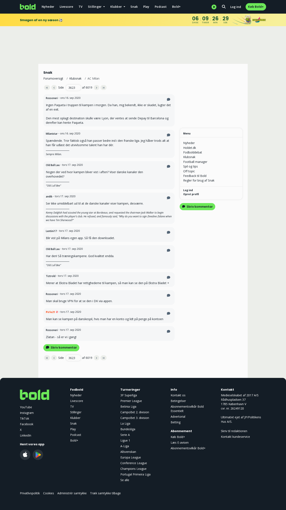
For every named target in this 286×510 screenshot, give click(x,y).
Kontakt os (178, 395)
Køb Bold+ (256, 7)
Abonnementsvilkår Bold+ (188, 448)
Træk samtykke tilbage (105, 493)
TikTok (24, 418)
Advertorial (178, 417)
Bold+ (176, 7)
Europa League (130, 457)
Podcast (161, 7)
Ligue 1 (125, 440)
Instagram (27, 413)
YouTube (26, 407)
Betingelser (178, 401)
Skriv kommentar (63, 347)
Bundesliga (127, 429)
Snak (134, 7)
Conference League (133, 463)
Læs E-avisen (180, 442)
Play (146, 7)
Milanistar (52, 133)
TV (80, 7)
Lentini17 (51, 231)
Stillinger (75, 412)
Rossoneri (52, 98)
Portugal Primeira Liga (135, 474)
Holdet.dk (189, 148)
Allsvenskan (128, 452)
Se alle (124, 480)
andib (49, 196)
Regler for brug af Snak (198, 180)
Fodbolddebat (192, 152)
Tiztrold (50, 276)
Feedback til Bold (194, 176)
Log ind (235, 7)
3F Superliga (128, 395)
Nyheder (48, 7)
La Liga (125, 423)
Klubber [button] (116, 7)
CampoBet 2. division (134, 412)
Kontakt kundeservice (235, 437)
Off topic (189, 171)
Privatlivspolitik (30, 493)
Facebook (26, 424)
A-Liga (124, 446)
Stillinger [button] (95, 7)
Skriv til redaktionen (234, 431)
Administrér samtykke (72, 493)
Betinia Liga (128, 406)
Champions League (133, 469)
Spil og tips (190, 166)
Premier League (131, 401)
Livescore (66, 7)
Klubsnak (75, 78)
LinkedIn (25, 435)
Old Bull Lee (53, 165)
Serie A (125, 435)
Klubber (75, 418)
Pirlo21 (50, 312)
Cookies (48, 493)
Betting (175, 422)
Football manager (195, 162)
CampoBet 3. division (134, 418)
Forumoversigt (53, 78)
